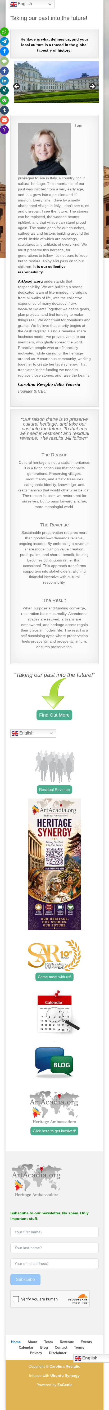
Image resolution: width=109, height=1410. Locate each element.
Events (86, 1342)
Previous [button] (17, 87)
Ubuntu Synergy (65, 1375)
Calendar (26, 1347)
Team (48, 1342)
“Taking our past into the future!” (54, 675)
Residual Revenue (54, 789)
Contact (61, 1347)
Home (16, 1342)
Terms (79, 1347)
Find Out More (54, 715)
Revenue (67, 1342)
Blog (44, 1347)
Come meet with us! (54, 977)
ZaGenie (64, 1385)
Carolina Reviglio (64, 1366)
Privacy (36, 1353)
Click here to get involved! (54, 1131)
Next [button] (92, 87)
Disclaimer (57, 1353)
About (32, 1342)
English (26, 733)
